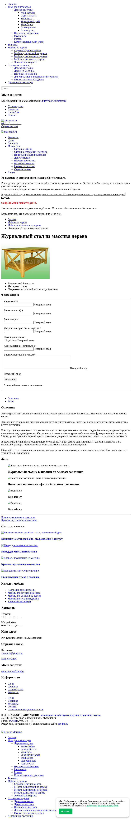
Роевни (18, 38)
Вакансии (13, 109)
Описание (13, 398)
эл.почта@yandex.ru (12, 653)
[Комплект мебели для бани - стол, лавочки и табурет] (31, 532)
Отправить (10, 379)
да (8, 340)
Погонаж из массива (25, 73)
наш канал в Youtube (12, 671)
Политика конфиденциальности (25, 709)
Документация (22, 157)
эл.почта (13, 720)
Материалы (14, 146)
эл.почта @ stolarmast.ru (53, 100)
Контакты (13, 137)
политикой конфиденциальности (102, 806)
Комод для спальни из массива (18, 517)
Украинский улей (30, 21)
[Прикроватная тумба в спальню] (20, 570)
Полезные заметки (24, 163)
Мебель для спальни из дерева (30, 56)
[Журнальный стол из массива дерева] (25, 278)
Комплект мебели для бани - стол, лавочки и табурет (32, 538)
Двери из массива (24, 70)
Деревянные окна (23, 68)
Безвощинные (28, 27)
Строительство (22, 169)
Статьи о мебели (23, 149)
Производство (15, 106)
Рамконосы (20, 36)
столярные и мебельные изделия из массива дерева (71, 715)
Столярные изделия (18, 65)
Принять (65, 811)
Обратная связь (9, 126)
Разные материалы (24, 166)
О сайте (12, 706)
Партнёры (13, 112)
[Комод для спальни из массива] (19, 545)
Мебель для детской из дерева (30, 53)
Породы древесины (25, 160)
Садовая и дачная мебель (27, 50)
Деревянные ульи (23, 9)
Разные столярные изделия (29, 79)
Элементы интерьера (25, 62)
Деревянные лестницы (20, 82)
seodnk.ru (63, 723)
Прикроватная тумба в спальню (20, 577)
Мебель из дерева (17, 47)
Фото (11, 401)
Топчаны (13, 44)
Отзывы (12, 115)
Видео (11, 172)
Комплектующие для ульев (29, 41)
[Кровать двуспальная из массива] (20, 558)
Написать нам (9, 658)
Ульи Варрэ (27, 24)
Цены (11, 140)
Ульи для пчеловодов (19, 6)
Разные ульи (27, 30)
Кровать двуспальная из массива (19, 520)
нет (15, 340)
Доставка (13, 143)
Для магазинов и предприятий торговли (36, 76)
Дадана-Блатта (29, 15)
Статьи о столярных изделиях (30, 151)
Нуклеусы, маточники (26, 33)
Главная (12, 4)
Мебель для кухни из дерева (29, 59)
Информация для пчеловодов (30, 154)
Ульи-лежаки (28, 12)
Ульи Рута (26, 18)
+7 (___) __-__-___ (11, 123)
